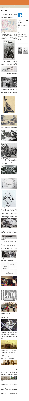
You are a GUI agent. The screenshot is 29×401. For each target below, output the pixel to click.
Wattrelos (6, 5)
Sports (15, 5)
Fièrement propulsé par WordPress (5, 399)
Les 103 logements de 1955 (6, 356)
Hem (9, 5)
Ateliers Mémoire (6, 1)
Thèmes (22, 5)
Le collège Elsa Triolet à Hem (24, 45)
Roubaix (2, 5)
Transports (19, 5)
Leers (12, 5)
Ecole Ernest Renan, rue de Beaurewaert (8, 12)
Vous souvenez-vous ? (4, 7)
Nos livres (8, 7)
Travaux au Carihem (4, 317)
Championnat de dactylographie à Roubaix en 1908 (22, 25)
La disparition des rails (20, 28)
